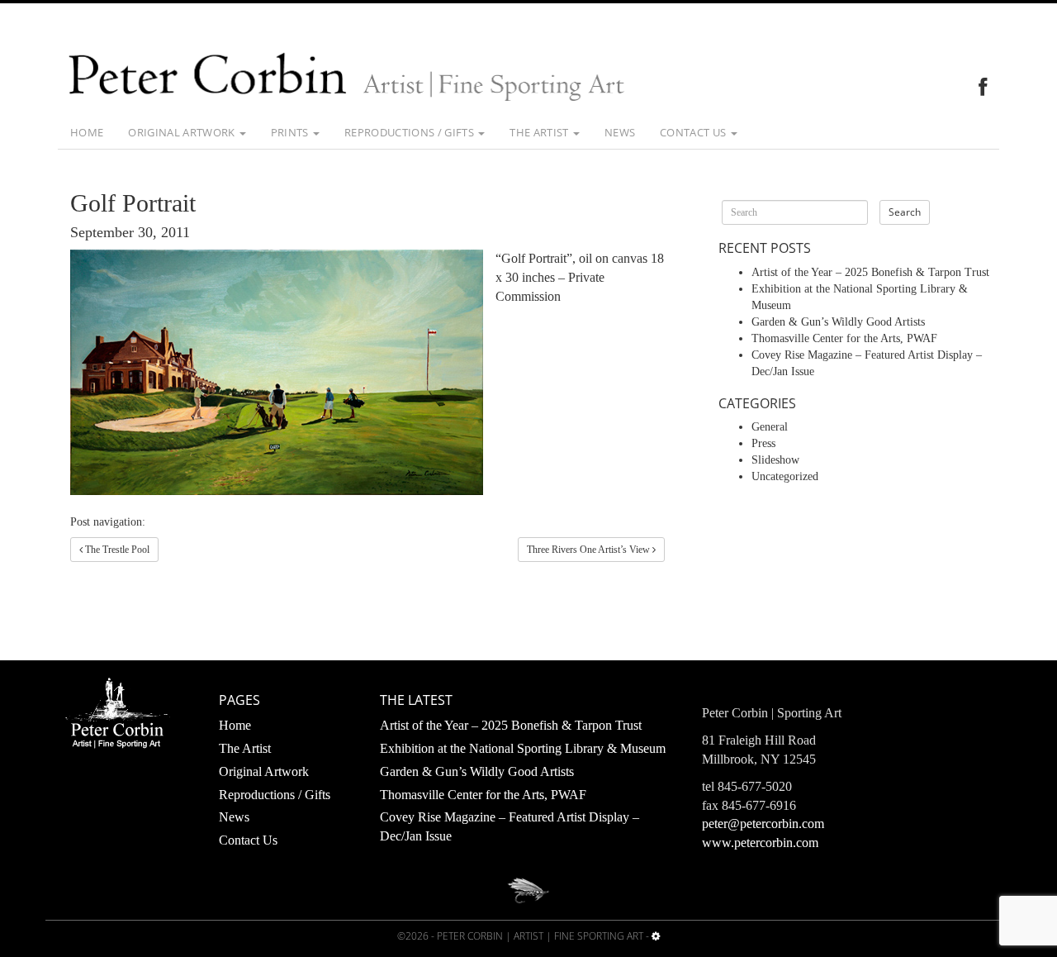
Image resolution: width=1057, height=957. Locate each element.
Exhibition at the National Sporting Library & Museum (523, 748)
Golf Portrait (133, 203)
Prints (291, 132)
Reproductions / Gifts (410, 132)
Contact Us (694, 132)
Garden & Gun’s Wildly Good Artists (838, 322)
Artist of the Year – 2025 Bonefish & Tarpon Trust (870, 272)
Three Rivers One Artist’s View (589, 549)
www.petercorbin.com (760, 843)
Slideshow (775, 460)
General (769, 427)
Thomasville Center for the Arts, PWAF (844, 338)
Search (905, 212)
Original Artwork (183, 132)
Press (763, 443)
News (619, 132)
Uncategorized (784, 476)
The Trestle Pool (116, 549)
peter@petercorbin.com (763, 824)
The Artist (540, 132)
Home (86, 132)
